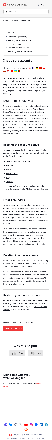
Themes (12, 112)
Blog (8, 177)
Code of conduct (41, 438)
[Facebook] (36, 424)
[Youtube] (26, 424)
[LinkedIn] (41, 424)
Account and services (21, 20)
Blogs (5, 112)
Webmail (10, 165)
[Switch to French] (33, 68)
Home (5, 20)
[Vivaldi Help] (16, 4)
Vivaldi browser (11, 438)
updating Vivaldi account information (30, 244)
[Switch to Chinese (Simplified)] (12, 71)
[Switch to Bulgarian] (4, 71)
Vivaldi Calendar (41, 189)
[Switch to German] (37, 68)
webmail (9, 115)
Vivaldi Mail (25, 189)
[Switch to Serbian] (8, 71)
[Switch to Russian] (44, 68)
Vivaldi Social (32, 109)
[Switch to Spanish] (40, 68)
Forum (42, 109)
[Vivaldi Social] (6, 424)
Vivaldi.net (40, 238)
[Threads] (16, 424)
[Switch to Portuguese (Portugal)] (19, 71)
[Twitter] (21, 424)
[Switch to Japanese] (29, 68)
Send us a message (13, 328)
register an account (35, 81)
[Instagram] (31, 424)
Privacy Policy (25, 438)
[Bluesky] (11, 424)
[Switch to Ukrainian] (15, 71)
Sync (37, 112)
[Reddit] (26, 429)
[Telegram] (46, 424)
